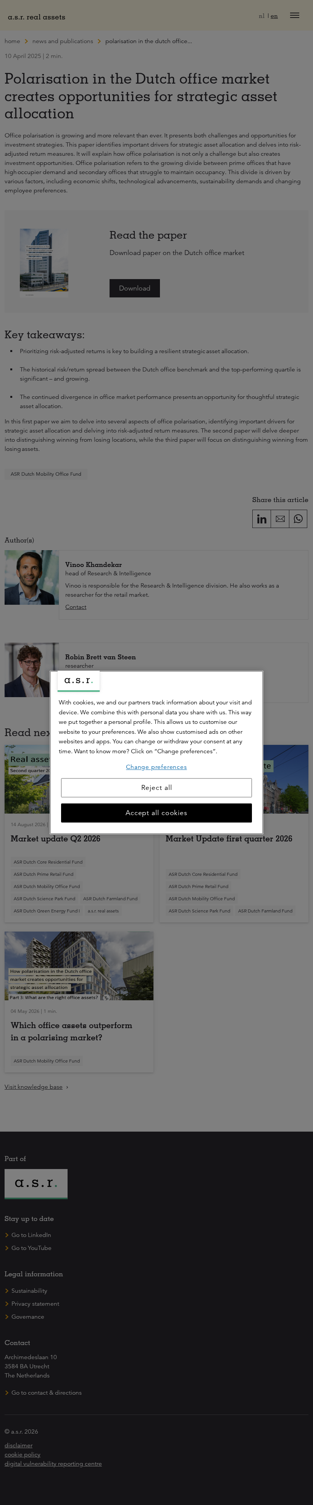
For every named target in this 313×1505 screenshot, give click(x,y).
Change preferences (156, 767)
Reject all (156, 788)
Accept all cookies (156, 813)
